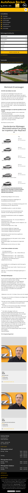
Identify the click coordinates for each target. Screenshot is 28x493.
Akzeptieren (18, 491)
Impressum (4, 473)
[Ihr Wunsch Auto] (17, 5)
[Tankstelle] (14, 63)
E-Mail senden (4, 446)
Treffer (13, 52)
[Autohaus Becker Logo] (13, 1)
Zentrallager (5, 28)
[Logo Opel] (24, 5)
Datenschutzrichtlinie (17, 484)
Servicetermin (6, 24)
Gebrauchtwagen (6, 22)
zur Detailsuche (4, 55)
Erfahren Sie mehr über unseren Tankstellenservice (12, 62)
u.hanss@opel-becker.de (8, 381)
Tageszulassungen (7, 18)
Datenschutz (4, 475)
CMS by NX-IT (4, 477)
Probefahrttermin (7, 26)
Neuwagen (5, 16)
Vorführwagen (6, 20)
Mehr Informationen (11, 491)
